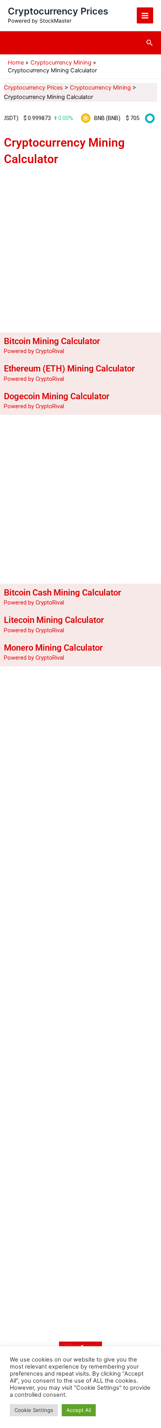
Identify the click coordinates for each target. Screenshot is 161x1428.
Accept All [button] (78, 1410)
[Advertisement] (80, 247)
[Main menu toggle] (145, 15)
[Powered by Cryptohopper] (148, 118)
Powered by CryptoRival (34, 351)
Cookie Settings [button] (33, 1410)
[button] (149, 43)
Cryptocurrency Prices (58, 11)
